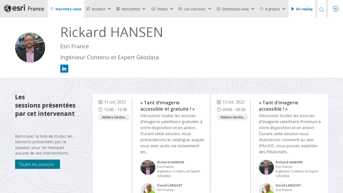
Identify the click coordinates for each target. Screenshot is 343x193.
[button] (66, 9)
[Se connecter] (335, 9)
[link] (99, 9)
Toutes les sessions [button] (36, 164)
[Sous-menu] (109, 9)
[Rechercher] (321, 9)
